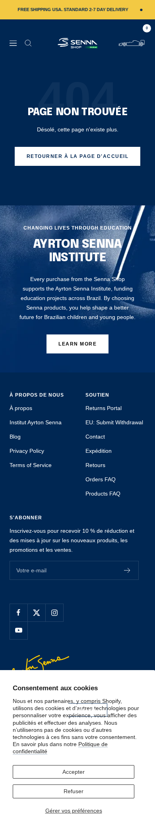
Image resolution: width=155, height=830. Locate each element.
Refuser (73, 791)
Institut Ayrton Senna (36, 422)
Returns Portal (103, 408)
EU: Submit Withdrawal (114, 422)
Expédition (98, 451)
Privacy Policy (27, 451)
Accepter (73, 772)
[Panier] (131, 43)
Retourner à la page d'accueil (78, 156)
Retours (95, 465)
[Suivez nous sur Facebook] (18, 612)
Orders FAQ (100, 479)
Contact (95, 436)
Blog (15, 436)
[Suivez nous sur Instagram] (54, 612)
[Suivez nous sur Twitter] (36, 612)
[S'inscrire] (127, 570)
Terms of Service (31, 465)
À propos (21, 408)
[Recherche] (28, 43)
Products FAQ (102, 493)
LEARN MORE (77, 344)
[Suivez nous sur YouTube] (18, 630)
